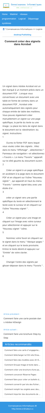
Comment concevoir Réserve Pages (20, 374)
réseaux (24, 14)
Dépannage (33, 19)
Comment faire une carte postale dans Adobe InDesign (22, 320)
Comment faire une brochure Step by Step (22, 336)
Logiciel (22, 19)
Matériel (14, 14)
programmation (9, 19)
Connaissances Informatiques (19, 29)
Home (5, 14)
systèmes (6, 23)
